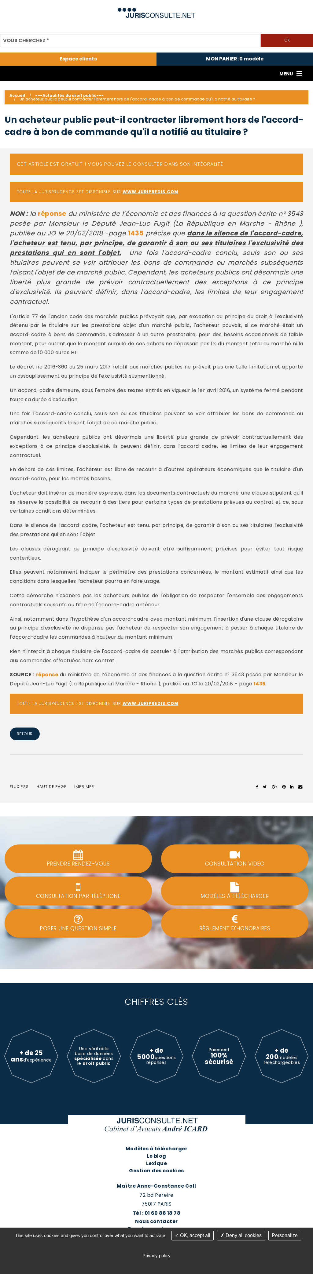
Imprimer (84, 786)
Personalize (285, 1235)
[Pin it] (284, 786)
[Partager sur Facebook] (257, 786)
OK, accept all (194, 1235)
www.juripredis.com (150, 192)
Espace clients (78, 59)
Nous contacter (156, 1221)
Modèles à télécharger (156, 1148)
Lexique (156, 1163)
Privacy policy (156, 1255)
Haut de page (51, 786)
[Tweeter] (264, 786)
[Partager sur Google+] (274, 786)
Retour (25, 733)
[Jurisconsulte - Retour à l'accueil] (156, 10)
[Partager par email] (300, 786)
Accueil (17, 95)
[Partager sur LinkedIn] (291, 786)
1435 (136, 233)
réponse (52, 213)
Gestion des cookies (156, 1170)
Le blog (156, 1156)
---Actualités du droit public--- (69, 95)
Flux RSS (19, 786)
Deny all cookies (243, 1235)
